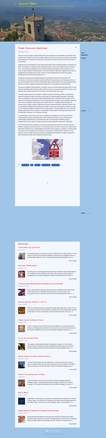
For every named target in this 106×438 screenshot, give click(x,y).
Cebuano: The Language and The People (31, 374)
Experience (25, 165)
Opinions (37, 165)
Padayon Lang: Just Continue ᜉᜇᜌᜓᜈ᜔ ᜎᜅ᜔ (32, 302)
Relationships (46, 165)
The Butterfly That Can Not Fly (29, 247)
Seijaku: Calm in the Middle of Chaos (30, 320)
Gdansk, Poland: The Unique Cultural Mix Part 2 (34, 356)
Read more (73, 260)
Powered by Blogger (54, 431)
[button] (76, 47)
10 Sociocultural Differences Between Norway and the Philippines (40, 284)
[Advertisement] (92, 19)
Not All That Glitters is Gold (28, 338)
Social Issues (55, 165)
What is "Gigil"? (23, 392)
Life (32, 165)
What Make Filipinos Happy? (27, 266)
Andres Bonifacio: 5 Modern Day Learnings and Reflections (38, 411)
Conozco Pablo (27, 4)
